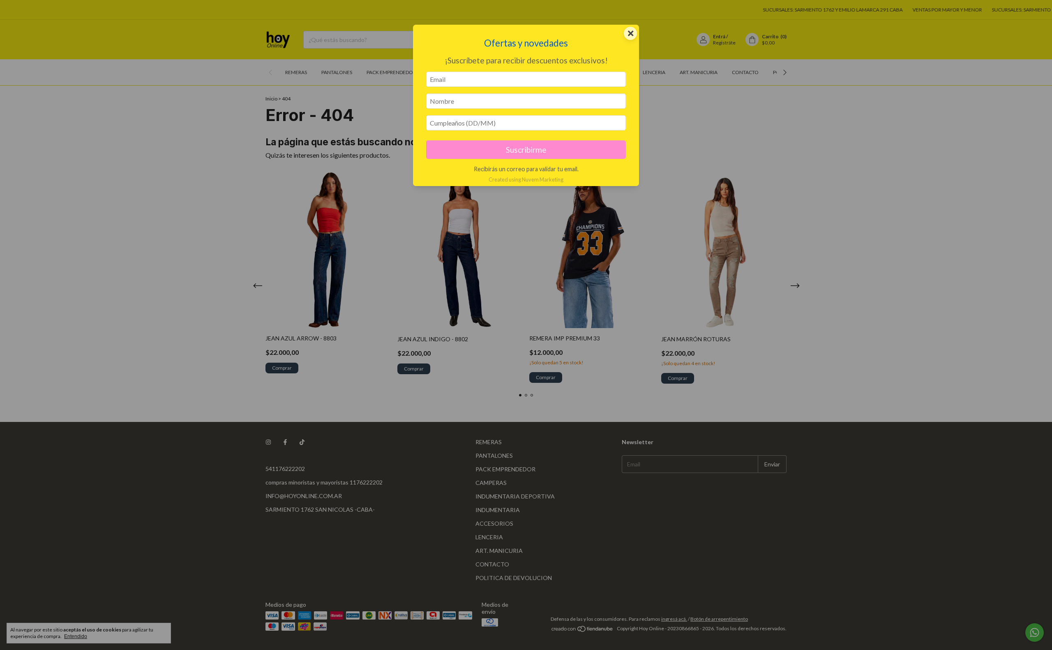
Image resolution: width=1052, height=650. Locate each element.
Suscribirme (526, 149)
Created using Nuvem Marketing (526, 179)
